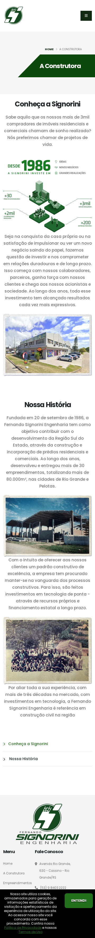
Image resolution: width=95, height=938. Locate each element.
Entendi (78, 900)
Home (49, 49)
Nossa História (23, 758)
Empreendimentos (17, 883)
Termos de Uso (30, 932)
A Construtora (14, 873)
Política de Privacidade (22, 927)
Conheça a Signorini (28, 743)
